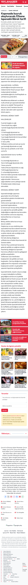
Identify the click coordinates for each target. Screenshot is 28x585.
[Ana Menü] (25, 2)
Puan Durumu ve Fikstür (6, 513)
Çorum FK (6, 532)
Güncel (13, 560)
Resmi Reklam (21, 532)
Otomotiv (5, 574)
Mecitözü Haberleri (7, 568)
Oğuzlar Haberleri (7, 569)
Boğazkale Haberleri (8, 554)
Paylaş (4, 56)
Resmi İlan (13, 532)
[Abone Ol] (22, 57)
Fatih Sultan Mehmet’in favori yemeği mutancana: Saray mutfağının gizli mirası (7, 372)
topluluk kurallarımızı (16, 415)
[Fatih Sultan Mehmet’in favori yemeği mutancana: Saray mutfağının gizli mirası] (7, 365)
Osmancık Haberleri (8, 572)
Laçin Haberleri (6, 566)
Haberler (4, 10)
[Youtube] (20, 496)
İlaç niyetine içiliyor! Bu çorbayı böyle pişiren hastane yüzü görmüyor (20, 386)
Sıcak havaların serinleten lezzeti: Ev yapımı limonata (6, 358)
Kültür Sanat (6, 564)
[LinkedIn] (17, 496)
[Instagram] (14, 496)
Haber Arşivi (20, 518)
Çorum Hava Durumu (19, 502)
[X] (8, 496)
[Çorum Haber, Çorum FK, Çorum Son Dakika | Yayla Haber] (9, 2)
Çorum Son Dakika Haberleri (10, 557)
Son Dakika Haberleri (4, 518)
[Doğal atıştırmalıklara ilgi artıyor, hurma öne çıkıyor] (21, 352)
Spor (4, 577)
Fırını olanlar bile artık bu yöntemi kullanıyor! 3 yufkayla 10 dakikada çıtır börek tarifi (20, 372)
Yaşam (5, 581)
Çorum (3, 6)
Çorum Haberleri (7, 555)
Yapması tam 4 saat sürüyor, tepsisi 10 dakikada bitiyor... (6, 386)
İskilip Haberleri (7, 561)
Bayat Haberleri (7, 552)
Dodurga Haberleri (7, 558)
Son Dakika (10, 6)
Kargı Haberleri (7, 563)
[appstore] (9, 525)
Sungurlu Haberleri (14, 577)
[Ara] (23, 2)
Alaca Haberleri (7, 551)
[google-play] (17, 525)
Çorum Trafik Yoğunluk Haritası (19, 507)
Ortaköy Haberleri (7, 571)
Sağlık (4, 575)
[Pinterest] (11, 496)
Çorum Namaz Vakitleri (6, 507)
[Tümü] (26, 433)
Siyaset (12, 575)
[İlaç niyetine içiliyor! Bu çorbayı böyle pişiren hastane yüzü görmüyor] (21, 380)
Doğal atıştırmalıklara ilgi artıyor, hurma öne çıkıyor (20, 358)
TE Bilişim (24, 566)
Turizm (5, 578)
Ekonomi (5, 560)
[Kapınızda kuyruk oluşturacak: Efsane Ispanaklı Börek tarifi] (14, 46)
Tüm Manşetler (20, 512)
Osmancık (19, 6)
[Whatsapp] (22, 496)
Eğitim (18, 558)
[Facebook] (5, 496)
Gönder (4, 410)
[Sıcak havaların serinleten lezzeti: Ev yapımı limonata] (7, 352)
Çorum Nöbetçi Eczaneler (6, 502)
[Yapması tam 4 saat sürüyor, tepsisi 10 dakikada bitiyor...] (7, 380)
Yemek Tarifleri (13, 10)
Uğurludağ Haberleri (8, 580)
